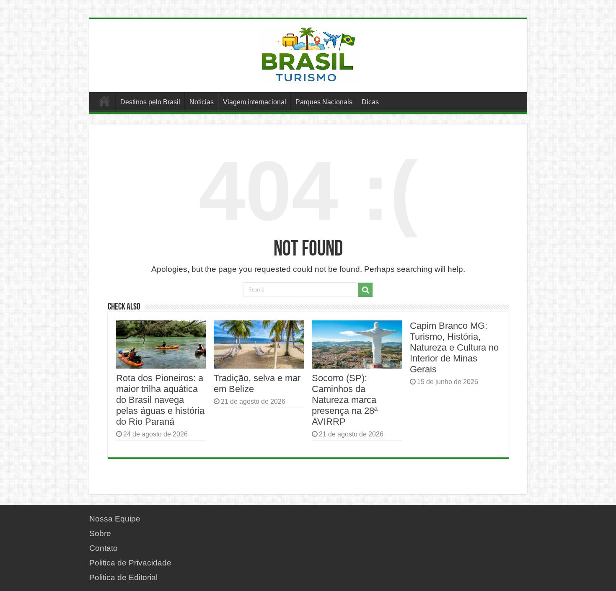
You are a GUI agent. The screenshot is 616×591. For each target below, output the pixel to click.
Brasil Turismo (104, 101)
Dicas (370, 102)
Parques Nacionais (323, 102)
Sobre (100, 533)
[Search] (365, 290)
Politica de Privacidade (130, 562)
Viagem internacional (254, 102)
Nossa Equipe (114, 518)
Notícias (201, 102)
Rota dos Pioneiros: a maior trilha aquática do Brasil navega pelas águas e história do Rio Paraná (160, 400)
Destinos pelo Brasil (150, 102)
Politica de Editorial (123, 577)
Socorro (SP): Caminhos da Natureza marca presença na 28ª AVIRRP (345, 400)
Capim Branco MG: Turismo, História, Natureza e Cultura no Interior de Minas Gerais (454, 347)
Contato (103, 548)
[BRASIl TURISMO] (308, 54)
